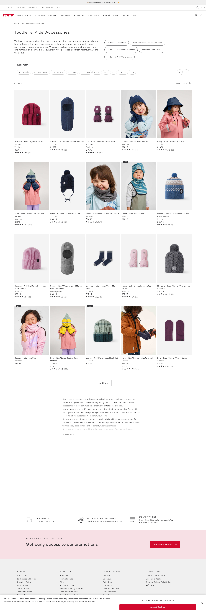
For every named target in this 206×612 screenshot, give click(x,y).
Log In (202, 7)
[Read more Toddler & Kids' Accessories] (103, 428)
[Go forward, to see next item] (186, 72)
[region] (96, 72)
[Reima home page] (8, 15)
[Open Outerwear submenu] (45, 15)
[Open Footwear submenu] (58, 15)
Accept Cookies (157, 607)
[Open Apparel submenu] (110, 15)
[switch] (24, 72)
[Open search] (196, 15)
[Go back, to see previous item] (180, 72)
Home (16, 23)
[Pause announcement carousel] (200, 2)
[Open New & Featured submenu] (32, 15)
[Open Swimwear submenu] (71, 15)
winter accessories (43, 44)
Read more (69, 435)
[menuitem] (38, 575)
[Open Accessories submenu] (85, 15)
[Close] (202, 603)
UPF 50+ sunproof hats (48, 49)
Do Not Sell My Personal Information (157, 600)
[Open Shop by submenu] (129, 15)
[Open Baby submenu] (118, 15)
